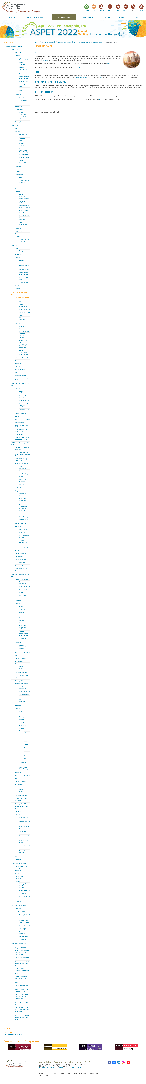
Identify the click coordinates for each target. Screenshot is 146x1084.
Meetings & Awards (48, 42)
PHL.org (45, 60)
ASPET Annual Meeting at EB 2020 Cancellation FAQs (22, 454)
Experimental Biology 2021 (21, 426)
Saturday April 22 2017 (24, 822)
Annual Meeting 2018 (17, 681)
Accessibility (23, 100)
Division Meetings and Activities (24, 852)
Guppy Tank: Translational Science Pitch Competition (23, 507)
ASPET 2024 (14, 186)
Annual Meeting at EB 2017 (21, 807)
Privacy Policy (63, 1068)
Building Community (21, 122)
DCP (25, 736)
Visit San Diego (24, 474)
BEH (25, 733)
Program (17, 55)
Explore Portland (24, 155)
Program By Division (22, 327)
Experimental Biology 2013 (19, 982)
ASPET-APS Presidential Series (23, 500)
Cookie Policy (76, 1068)
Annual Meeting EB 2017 (18, 804)
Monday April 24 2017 (24, 832)
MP (25, 747)
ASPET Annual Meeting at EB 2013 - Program (22, 986)
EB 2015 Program (20, 911)
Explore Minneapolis (23, 68)
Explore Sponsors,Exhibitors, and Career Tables (24, 115)
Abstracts (18, 52)
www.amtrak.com (82, 77)
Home (37, 42)
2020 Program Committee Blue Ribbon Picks (24, 531)
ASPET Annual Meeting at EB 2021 (20, 384)
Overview (18, 908)
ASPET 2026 (14, 49)
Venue (21, 315)
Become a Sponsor (21, 375)
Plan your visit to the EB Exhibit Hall (22, 799)
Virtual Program (24, 282)
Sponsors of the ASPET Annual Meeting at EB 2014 (22, 963)
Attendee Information (22, 297)
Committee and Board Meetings (24, 273)
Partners (21, 177)
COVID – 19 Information (23, 301)
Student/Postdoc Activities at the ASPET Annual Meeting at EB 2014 (22, 971)
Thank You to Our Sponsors (24, 181)
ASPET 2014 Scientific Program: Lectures (22, 958)
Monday (21, 615)
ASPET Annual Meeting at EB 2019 (20, 575)
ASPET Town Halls (23, 85)
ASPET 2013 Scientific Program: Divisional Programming (22, 996)
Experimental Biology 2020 (21, 569)
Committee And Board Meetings (24, 77)
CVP (25, 738)
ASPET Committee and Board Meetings (24, 150)
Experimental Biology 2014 (19, 943)
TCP (25, 758)
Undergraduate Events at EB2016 (23, 885)
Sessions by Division (23, 729)
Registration (18, 94)
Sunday (21, 612)
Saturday (22, 609)
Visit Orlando (23, 589)
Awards (17, 372)
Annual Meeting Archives (14, 46)
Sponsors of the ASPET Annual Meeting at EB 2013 (22, 1002)
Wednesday (22, 725)
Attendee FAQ (19, 434)
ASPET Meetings (24, 845)
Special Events (23, 519)
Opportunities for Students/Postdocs (24, 59)
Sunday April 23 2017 (24, 827)
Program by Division (22, 494)
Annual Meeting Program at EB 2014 (21, 947)
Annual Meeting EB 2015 (18, 905)
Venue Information (20, 369)
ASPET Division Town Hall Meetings (24, 335)
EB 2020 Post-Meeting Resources (22, 448)
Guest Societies (19, 422)
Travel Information (23, 305)
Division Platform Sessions (24, 536)
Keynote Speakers (22, 63)
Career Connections (23, 73)
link (101, 77)
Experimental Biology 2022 (21, 379)
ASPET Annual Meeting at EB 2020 (20, 443)
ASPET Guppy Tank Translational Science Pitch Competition (23, 344)
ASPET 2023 (14, 245)
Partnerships (19, 109)
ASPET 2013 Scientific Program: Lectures (22, 990)
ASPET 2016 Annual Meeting (21, 867)
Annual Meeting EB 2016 (18, 863)
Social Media (19, 556)
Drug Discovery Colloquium (19, 877)
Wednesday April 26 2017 (24, 841)
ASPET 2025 (14, 125)
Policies (21, 97)
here (108, 64)
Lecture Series (23, 936)
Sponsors (22, 562)
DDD (25, 741)
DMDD (26, 744)
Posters (17, 416)
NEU (25, 750)
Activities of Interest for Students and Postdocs (23, 930)
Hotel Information (24, 309)
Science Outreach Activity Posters (24, 542)
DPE (25, 753)
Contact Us (43, 1068)
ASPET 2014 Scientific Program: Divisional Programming (22, 952)
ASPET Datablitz (24, 410)
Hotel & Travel (19, 104)
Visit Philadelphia (24, 312)
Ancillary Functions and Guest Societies (24, 920)
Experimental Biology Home (21, 676)
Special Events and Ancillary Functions (21, 977)
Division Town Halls (23, 278)
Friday (21, 606)
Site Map (53, 1068)
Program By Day (24, 331)
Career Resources (20, 361)
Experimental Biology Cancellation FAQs (21, 459)
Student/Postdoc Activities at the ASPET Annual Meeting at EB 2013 (22, 1016)
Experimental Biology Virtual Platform (21, 430)
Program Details (24, 81)
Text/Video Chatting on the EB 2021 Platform (22, 438)
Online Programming (23, 223)
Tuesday (21, 618)
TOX (25, 755)
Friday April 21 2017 (23, 818)
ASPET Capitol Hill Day (23, 211)
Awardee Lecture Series (24, 89)
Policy (21, 251)
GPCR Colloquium (20, 107)
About (16, 248)
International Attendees (23, 319)
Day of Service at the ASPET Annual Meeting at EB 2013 (22, 1009)
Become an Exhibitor (21, 566)
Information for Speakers (22, 358)
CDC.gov (77, 67)
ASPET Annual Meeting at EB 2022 (20, 293)
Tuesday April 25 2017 (24, 836)
